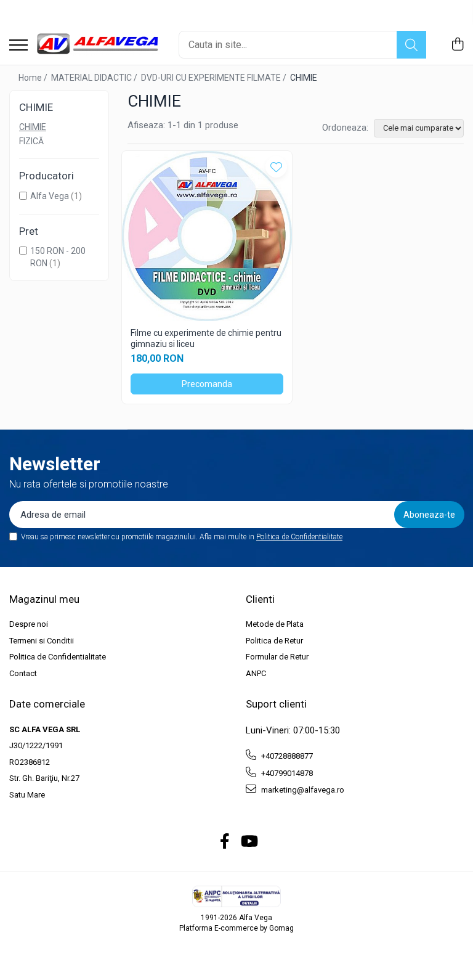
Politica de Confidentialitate (299, 537)
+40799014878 (286, 773)
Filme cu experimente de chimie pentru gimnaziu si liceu (206, 338)
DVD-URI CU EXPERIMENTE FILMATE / (214, 78)
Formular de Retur (277, 656)
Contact (23, 673)
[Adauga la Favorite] (276, 167)
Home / (33, 78)
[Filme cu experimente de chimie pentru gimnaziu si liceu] (207, 236)
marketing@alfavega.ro (301, 789)
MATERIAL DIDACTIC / (95, 78)
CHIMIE (32, 127)
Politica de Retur (274, 640)
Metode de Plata (275, 624)
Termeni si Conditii (41, 640)
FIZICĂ (31, 141)
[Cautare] (411, 45)
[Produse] (18, 46)
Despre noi (28, 624)
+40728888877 (286, 756)
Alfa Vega (49, 196)
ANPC (256, 673)
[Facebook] (225, 842)
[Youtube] (248, 842)
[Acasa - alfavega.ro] (98, 44)
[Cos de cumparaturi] (457, 45)
